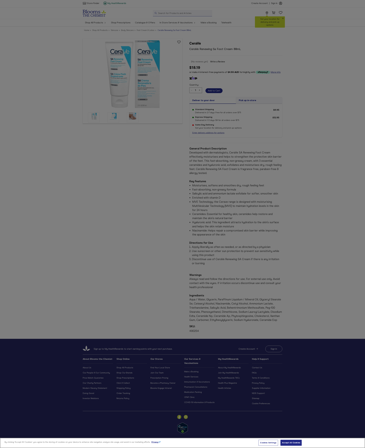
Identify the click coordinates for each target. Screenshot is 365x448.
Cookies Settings (268, 443)
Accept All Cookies (291, 443)
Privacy (154, 442)
